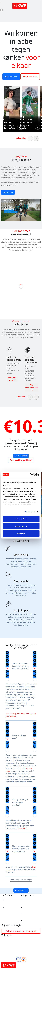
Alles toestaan (21, 519)
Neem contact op (30, 920)
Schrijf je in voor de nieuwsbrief (21, 931)
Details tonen (30, 512)
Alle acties (21, 138)
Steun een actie (30, 76)
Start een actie (11, 76)
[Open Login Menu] (1, 10)
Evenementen (11, 904)
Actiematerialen (12, 900)
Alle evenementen (31, 386)
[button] (12, 109)
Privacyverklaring (31, 900)
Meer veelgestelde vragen (21, 879)
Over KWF (22, 828)
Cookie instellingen (31, 904)
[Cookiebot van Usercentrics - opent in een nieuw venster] (29, 474)
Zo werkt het (8, 192)
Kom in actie (10, 907)
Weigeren (21, 533)
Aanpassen (19, 526)
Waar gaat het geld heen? (21, 460)
